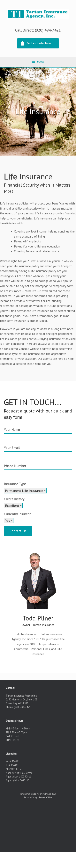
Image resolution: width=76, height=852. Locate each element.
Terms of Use (45, 797)
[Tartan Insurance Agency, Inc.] (38, 14)
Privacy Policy (30, 797)
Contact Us (18, 531)
